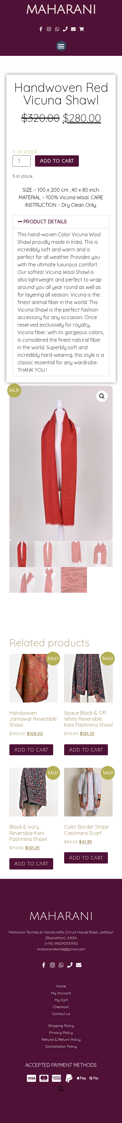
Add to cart (57, 161)
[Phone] (65, 29)
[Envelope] (73, 29)
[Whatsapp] (57, 29)
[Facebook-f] (40, 29)
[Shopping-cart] (81, 29)
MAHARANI (61, 9)
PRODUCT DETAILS (45, 221)
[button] (61, 46)
